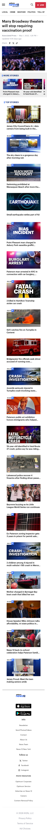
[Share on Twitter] (13, 43)
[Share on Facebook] (10, 43)
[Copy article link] (17, 43)
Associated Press (9, 36)
